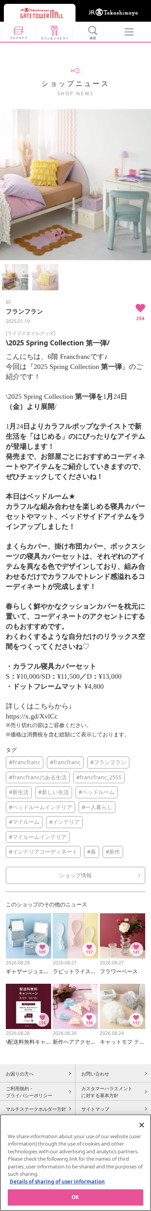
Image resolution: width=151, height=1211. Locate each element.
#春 (91, 851)
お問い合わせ (95, 1073)
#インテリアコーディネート (43, 851)
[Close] (141, 1125)
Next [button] (146, 185)
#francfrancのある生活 (38, 777)
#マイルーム (24, 821)
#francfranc (65, 762)
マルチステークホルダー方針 (36, 1109)
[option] (75, 184)
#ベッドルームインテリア (40, 807)
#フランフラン (108, 762)
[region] (75, 1162)
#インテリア (64, 821)
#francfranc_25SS (99, 777)
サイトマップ (95, 1109)
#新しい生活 (53, 792)
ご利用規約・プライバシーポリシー (29, 1091)
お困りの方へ (20, 1073)
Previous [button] (5, 185)
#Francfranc (24, 762)
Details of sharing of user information (57, 1181)
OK (75, 1197)
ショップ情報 (75, 875)
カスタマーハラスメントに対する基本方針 (106, 1091)
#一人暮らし (97, 807)
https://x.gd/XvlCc (32, 716)
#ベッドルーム (97, 792)
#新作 (113, 851)
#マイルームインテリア (38, 836)
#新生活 (19, 792)
